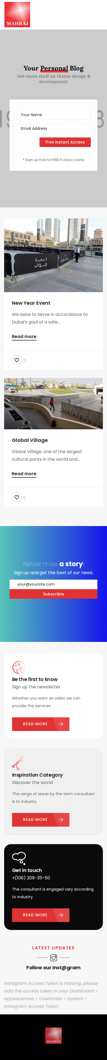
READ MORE (35, 724)
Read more (24, 337)
